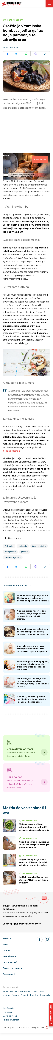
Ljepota (6, 950)
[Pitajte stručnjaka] (51, 1014)
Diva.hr (35, 991)
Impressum (8, 1012)
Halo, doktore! (10, 962)
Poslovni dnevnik (22, 991)
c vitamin (23, 546)
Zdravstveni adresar (13, 968)
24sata (15, 995)
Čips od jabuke (39, 546)
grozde (24, 552)
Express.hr (45, 995)
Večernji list (8, 991)
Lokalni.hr (44, 991)
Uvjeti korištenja (10, 1016)
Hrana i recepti (10, 956)
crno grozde (10, 552)
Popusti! (24, 995)
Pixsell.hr (34, 995)
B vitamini (9, 546)
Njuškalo (6, 995)
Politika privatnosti (11, 1020)
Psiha (5, 944)
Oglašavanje (8, 1008)
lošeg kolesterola (11, 450)
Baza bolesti (9, 974)
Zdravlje (7, 938)
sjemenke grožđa (13, 557)
